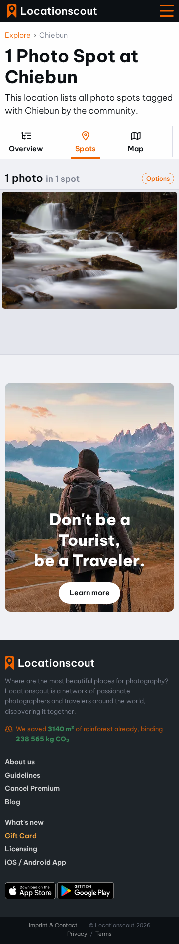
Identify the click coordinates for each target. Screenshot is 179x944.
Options (158, 178)
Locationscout (52, 11)
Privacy (77, 933)
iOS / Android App (35, 862)
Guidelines (22, 775)
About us (20, 761)
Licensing (21, 848)
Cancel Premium (32, 788)
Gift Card (21, 835)
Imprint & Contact (53, 925)
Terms (103, 933)
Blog (12, 801)
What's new (24, 822)
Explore (18, 35)
